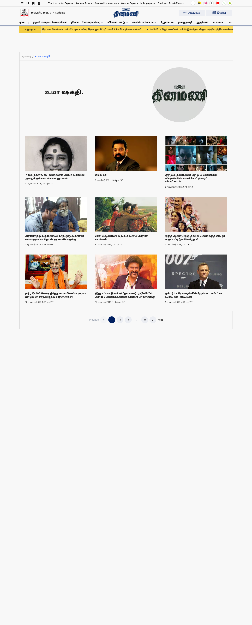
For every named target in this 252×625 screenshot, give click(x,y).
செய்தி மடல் (194, 12)
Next (160, 319)
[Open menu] (22, 3)
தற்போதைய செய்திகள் (50, 22)
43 (144, 320)
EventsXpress (176, 3)
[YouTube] (218, 3)
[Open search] (28, 3)
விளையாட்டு (116, 22)
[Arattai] (199, 3)
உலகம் (218, 22)
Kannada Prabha (84, 3)
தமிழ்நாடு (185, 22)
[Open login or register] (39, 3)
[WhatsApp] (224, 3)
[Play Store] (230, 3)
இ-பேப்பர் (221, 12)
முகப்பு (24, 22)
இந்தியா (202, 22)
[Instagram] (205, 3)
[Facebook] (193, 3)
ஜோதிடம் (166, 22)
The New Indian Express (60, 3)
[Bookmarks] (33, 3)
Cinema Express (129, 3)
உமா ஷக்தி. (43, 56)
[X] (211, 3)
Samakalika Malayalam (107, 3)
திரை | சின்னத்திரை (85, 22)
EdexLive (162, 3)
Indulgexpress (147, 3)
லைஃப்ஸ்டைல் (143, 22)
